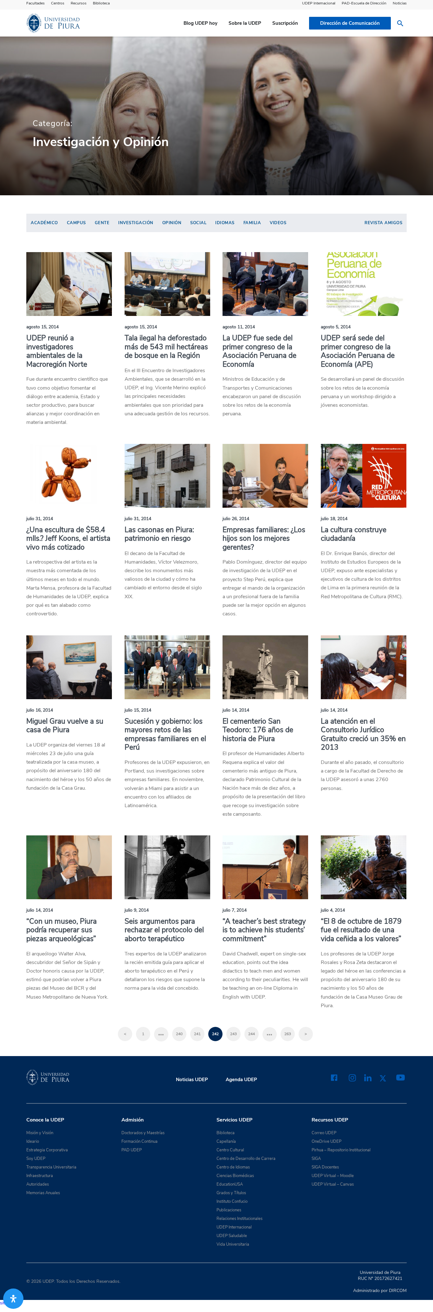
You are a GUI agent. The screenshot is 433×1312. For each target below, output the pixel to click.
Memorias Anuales (43, 1193)
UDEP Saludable (232, 1236)
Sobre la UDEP (245, 23)
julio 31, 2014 (39, 519)
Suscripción (285, 23)
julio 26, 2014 (236, 519)
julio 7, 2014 (235, 910)
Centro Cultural (230, 1150)
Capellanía (226, 1141)
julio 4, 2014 (333, 910)
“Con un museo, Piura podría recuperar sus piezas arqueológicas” (61, 930)
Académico (44, 223)
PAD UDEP (131, 1150)
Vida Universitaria (233, 1244)
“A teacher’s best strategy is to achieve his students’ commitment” (264, 930)
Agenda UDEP (241, 1079)
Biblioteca (101, 3)
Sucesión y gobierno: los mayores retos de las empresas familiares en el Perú (165, 734)
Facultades (35, 3)
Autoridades (37, 1184)
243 (233, 1033)
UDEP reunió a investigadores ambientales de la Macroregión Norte (56, 351)
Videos (278, 223)
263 (287, 1033)
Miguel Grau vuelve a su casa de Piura (64, 725)
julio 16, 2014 (39, 710)
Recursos (79, 3)
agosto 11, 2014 (239, 327)
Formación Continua (139, 1141)
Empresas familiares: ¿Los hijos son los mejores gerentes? (264, 538)
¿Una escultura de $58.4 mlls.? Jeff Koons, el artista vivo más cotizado (68, 538)
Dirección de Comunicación (350, 23)
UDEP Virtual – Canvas (333, 1184)
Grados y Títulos (231, 1193)
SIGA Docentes (325, 1167)
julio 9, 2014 (137, 910)
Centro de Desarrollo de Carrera (246, 1158)
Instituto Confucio (232, 1201)
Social (198, 223)
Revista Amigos (383, 223)
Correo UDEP (324, 1133)
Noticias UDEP (192, 1079)
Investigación (135, 223)
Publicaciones (229, 1210)
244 (251, 1033)
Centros (57, 3)
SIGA (316, 1158)
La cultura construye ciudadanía (353, 534)
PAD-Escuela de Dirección (364, 3)
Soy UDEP (35, 1158)
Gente (102, 223)
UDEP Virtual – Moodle (333, 1176)
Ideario (32, 1141)
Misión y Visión (39, 1133)
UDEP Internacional (318, 3)
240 (179, 1033)
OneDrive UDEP (326, 1141)
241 (197, 1033)
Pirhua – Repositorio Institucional (341, 1150)
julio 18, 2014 (334, 519)
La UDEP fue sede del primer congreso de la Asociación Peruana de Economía (259, 351)
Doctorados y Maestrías (143, 1133)
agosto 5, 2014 (336, 327)
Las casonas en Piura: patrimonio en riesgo (159, 534)
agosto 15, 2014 (42, 327)
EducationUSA (230, 1184)
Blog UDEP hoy (200, 23)
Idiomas (225, 223)
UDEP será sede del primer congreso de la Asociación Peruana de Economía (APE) (358, 351)
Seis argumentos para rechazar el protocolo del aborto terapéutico (164, 930)
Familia (252, 223)
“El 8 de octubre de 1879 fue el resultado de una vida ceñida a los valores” (361, 930)
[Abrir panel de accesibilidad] (13, 1299)
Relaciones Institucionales (239, 1219)
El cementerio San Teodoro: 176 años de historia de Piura (258, 730)
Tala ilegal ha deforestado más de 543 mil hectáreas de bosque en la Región (166, 346)
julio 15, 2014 (138, 710)
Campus (76, 223)
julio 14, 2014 (236, 710)
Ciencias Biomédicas (235, 1176)
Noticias (400, 3)
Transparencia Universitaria (51, 1167)
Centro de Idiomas (233, 1167)
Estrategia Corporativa (47, 1150)
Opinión (172, 223)
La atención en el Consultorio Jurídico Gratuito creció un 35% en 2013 (363, 734)
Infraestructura (39, 1176)
